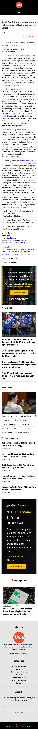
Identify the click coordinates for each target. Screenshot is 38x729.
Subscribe (19, 712)
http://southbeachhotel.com (19, 243)
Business (19, 669)
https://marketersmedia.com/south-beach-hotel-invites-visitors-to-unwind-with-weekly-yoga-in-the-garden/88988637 (18, 252)
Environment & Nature (19, 672)
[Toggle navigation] (19, 12)
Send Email (11, 238)
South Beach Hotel (12, 55)
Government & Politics (19, 677)
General (19, 675)
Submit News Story (19, 293)
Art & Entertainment (19, 666)
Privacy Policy (22, 725)
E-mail (4, 706)
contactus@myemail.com (19, 653)
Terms (13, 725)
